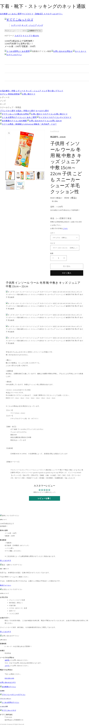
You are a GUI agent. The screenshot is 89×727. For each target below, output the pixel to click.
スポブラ (18, 35)
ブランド (55, 91)
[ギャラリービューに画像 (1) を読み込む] (10, 175)
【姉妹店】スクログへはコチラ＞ (48, 14)
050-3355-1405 (9, 678)
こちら (65, 228)
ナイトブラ (27, 35)
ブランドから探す (7, 110)
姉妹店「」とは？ (45, 124)
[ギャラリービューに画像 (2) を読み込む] (20, 175)
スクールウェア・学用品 (10, 107)
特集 (7, 91)
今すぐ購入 (66, 273)
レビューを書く (44, 498)
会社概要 (4, 14)
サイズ (52, 243)
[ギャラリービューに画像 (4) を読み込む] (40, 175)
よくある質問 (24, 51)
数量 (51, 253)
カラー (52, 233)
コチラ (7, 666)
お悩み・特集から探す (25, 110)
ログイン (18, 54)
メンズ (40, 25)
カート (83, 51)
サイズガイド (28, 14)
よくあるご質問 (15, 14)
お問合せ (69, 51)
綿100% (36, 35)
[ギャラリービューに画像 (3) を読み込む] (30, 175)
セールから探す (42, 110)
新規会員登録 (14, 94)
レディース (16, 25)
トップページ (54, 131)
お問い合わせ (56, 121)
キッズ (29, 25)
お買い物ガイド (61, 114)
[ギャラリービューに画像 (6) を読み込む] (20, 185)
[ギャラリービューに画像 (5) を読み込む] (10, 185)
